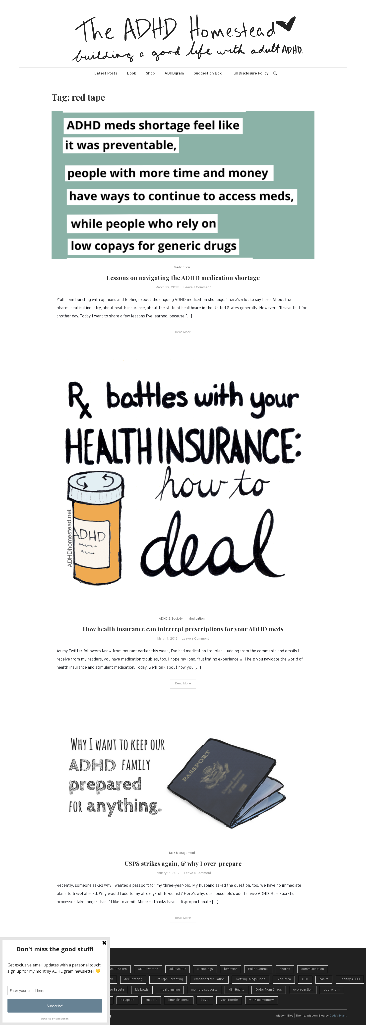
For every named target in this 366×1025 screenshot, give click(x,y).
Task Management (182, 853)
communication (312, 969)
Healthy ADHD (350, 979)
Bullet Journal (258, 969)
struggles (127, 1000)
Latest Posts (105, 73)
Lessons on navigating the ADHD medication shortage (183, 278)
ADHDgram (174, 73)
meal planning (170, 990)
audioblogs (205, 969)
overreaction (302, 990)
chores (285, 969)
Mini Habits (236, 990)
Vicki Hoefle (229, 1000)
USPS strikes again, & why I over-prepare (183, 863)
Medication (182, 268)
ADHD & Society (171, 619)
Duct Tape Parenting (168, 979)
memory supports (204, 990)
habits (323, 979)
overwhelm (332, 990)
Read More (183, 332)
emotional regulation (209, 979)
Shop (150, 73)
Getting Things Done (250, 979)
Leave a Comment (197, 287)
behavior (230, 969)
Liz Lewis (142, 990)
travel (205, 1000)
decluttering (133, 979)
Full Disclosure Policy (250, 73)
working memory (261, 1000)
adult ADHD (177, 969)
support (151, 1000)
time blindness (178, 1000)
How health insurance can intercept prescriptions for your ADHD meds (183, 629)
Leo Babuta (115, 990)
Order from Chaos (268, 990)
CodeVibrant (338, 1016)
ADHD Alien (118, 969)
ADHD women (148, 969)
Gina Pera (284, 979)
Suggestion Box (208, 73)
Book (131, 73)
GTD (305, 979)
